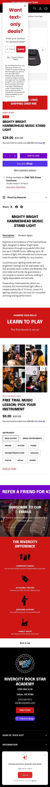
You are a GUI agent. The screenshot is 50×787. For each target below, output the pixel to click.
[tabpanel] (25, 268)
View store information (16, 187)
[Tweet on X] (11, 206)
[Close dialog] (25, 6)
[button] (46, 8)
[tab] (8, 235)
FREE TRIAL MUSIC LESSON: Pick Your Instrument (19, 405)
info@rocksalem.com (25, 702)
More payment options (25, 170)
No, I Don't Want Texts (15, 58)
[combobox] (6, 49)
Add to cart (33, 155)
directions (25, 710)
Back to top (25, 643)
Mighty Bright (8, 112)
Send (21, 49)
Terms (13, 96)
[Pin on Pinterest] (21, 206)
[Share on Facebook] (16, 206)
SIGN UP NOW (9, 468)
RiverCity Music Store (12, 396)
